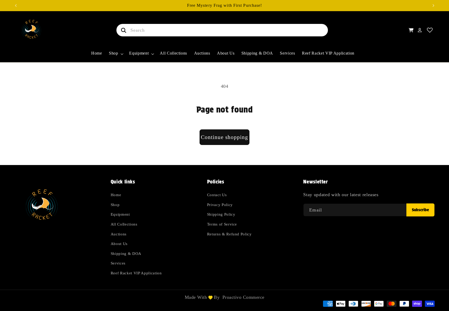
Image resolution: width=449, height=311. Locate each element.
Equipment (120, 214)
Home (116, 195)
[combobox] (222, 30)
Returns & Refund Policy (229, 234)
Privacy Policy (220, 204)
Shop (115, 204)
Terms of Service (222, 224)
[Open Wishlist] (430, 30)
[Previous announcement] (16, 5)
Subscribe (420, 209)
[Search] (122, 30)
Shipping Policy (221, 214)
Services (118, 263)
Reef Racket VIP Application (136, 273)
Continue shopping (224, 137)
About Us (119, 244)
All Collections (124, 224)
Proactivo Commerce (243, 297)
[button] (115, 56)
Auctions (119, 234)
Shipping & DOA (126, 253)
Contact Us (217, 195)
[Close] (336, 30)
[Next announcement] (433, 5)
